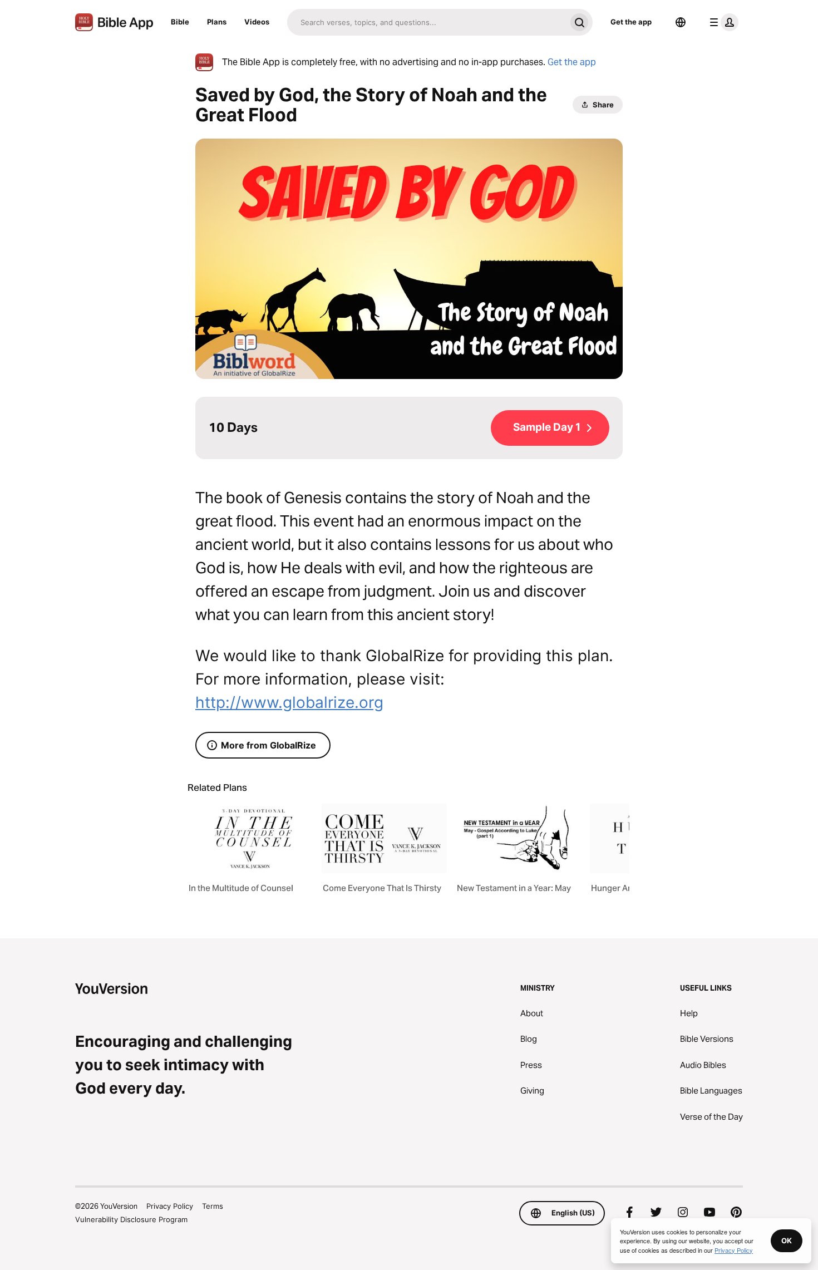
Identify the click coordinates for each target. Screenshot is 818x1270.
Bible (180, 21)
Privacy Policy (169, 1206)
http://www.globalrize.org (289, 702)
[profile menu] (722, 22)
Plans (216, 21)
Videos (256, 21)
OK (786, 1240)
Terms (212, 1206)
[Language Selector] (680, 22)
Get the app (631, 21)
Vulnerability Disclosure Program (131, 1219)
